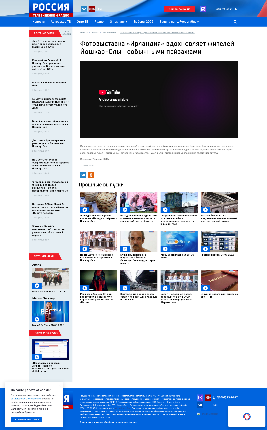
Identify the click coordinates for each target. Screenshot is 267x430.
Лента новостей (109, 32)
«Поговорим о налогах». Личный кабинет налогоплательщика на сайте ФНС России (50, 367)
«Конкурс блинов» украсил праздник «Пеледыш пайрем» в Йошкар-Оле (98, 218)
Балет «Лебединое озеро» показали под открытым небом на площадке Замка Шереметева (177, 298)
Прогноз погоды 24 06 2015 (217, 255)
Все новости (65, 33)
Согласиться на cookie (26, 420)
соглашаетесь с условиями (26, 399)
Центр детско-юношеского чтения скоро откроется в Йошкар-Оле (96, 258)
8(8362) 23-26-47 (226, 9)
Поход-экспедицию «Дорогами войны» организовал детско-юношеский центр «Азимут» (138, 218)
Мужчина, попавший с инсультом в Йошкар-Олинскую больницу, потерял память (137, 259)
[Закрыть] (60, 386)
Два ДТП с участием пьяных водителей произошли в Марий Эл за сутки (48, 44)
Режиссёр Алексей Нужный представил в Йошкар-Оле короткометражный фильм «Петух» (96, 298)
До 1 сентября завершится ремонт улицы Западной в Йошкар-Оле (48, 144)
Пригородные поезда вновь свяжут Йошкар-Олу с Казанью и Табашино (138, 297)
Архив (36, 264)
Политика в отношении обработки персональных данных (108, 422)
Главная (84, 32)
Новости (95, 32)
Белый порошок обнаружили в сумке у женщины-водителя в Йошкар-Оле (50, 124)
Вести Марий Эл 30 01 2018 (49, 292)
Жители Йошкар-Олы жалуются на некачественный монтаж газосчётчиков (219, 218)
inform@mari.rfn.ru (123, 408)
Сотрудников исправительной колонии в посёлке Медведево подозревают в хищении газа (179, 220)
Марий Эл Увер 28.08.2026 (48, 325)
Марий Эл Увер (43, 298)
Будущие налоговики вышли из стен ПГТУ (219, 295)
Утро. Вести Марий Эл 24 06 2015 (177, 256)
